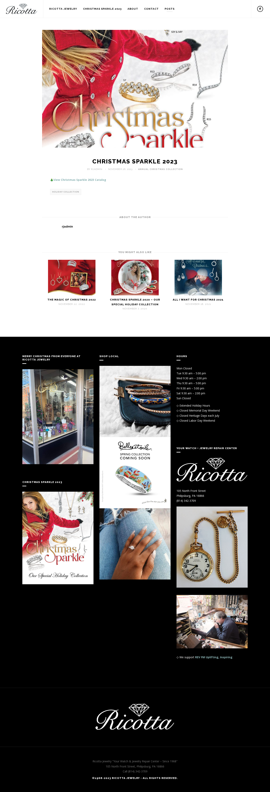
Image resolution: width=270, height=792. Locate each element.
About (132, 8)
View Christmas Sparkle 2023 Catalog (79, 180)
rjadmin (67, 226)
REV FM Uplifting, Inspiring (213, 657)
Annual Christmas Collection (160, 169)
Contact (151, 8)
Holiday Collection (65, 192)
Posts (170, 8)
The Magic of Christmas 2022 (71, 299)
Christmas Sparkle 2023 (102, 8)
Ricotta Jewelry (63, 8)
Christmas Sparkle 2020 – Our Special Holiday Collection (135, 302)
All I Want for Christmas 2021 (198, 299)
